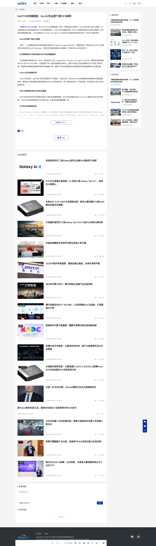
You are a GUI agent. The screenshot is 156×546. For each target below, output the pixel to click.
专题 (56, 3)
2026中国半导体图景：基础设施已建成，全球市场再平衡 (73, 263)
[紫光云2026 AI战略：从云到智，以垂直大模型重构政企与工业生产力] (31, 469)
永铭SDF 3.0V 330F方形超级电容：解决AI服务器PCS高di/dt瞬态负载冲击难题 (75, 203)
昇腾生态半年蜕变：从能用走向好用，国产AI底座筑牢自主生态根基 (74, 347)
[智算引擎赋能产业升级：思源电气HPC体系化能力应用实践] (31, 448)
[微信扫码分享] (75, 543)
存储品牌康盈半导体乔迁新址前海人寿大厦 (66, 243)
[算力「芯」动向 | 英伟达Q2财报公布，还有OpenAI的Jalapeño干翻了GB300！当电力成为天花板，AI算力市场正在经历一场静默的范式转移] (115, 54)
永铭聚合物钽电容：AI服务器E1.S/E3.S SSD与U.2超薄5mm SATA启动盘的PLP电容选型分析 (74, 368)
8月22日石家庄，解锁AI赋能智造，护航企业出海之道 (130, 122)
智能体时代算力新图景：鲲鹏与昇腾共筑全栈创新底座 (71, 325)
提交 (100, 503)
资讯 (48, 3)
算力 (20, 421)
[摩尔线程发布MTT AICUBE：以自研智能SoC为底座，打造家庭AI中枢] (31, 311)
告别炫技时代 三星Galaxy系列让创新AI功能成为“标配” (71, 160)
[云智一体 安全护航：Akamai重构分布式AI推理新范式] (31, 394)
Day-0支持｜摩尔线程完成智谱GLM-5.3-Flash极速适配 (130, 42)
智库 (72, 3)
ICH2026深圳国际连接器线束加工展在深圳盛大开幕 (130, 112)
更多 (80, 3)
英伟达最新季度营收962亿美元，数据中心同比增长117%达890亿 (130, 32)
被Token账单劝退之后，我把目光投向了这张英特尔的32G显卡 (47, 408)
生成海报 (69, 543)
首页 (35, 3)
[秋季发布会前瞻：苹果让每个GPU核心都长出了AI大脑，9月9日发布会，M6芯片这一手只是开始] (115, 65)
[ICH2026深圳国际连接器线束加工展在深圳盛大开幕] (115, 112)
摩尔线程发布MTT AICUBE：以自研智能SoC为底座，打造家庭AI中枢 (74, 306)
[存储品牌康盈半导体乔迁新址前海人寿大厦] (31, 249)
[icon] (132, 537)
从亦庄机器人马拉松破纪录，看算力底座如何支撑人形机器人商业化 (74, 422)
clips (22, 131)
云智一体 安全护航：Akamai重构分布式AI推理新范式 (71, 387)
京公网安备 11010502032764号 (78, 539)
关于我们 (39, 533)
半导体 (21, 264)
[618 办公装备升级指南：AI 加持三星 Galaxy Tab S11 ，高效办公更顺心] (31, 188)
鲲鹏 (20, 326)
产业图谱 (63, 3)
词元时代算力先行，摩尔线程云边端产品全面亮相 (69, 284)
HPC (20, 442)
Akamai (21, 388)
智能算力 (47, 21)
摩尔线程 (22, 285)
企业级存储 (22, 367)
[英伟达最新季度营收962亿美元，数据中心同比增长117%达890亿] (115, 32)
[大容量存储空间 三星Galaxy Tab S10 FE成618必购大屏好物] (31, 229)
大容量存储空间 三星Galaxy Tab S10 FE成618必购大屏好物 (74, 222)
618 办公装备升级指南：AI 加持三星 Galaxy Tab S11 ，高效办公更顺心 (74, 182)
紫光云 (21, 463)
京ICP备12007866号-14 (57, 539)
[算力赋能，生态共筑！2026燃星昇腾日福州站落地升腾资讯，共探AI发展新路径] (115, 92)
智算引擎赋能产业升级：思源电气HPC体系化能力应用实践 (73, 441)
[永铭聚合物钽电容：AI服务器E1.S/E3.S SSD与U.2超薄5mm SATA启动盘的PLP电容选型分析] (31, 373)
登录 (134, 3)
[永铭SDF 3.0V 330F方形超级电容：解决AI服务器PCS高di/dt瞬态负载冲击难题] (31, 208)
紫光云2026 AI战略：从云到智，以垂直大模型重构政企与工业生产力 (74, 464)
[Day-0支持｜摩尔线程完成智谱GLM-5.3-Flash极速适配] (115, 42)
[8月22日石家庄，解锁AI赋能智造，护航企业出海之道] (115, 122)
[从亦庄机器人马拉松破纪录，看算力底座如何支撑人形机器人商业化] (31, 427)
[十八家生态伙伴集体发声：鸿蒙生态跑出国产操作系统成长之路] (115, 102)
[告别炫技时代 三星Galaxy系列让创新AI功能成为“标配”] (31, 167)
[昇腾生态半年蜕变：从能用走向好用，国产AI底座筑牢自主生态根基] (31, 352)
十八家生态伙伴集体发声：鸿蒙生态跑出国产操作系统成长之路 (130, 102)
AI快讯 (41, 3)
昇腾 (20, 346)
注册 (139, 3)
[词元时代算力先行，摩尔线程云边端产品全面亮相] (31, 291)
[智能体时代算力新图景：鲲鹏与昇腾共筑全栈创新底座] (31, 332)
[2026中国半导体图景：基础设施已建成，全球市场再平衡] (31, 270)
